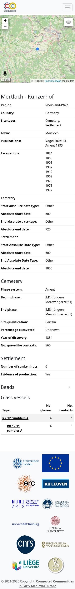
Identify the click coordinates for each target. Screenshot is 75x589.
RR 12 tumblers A (15, 418)
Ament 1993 (54, 145)
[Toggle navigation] (67, 7)
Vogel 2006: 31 (55, 141)
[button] (5, 20)
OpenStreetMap (53, 80)
